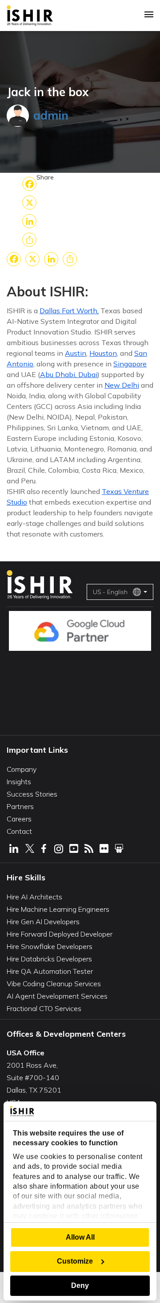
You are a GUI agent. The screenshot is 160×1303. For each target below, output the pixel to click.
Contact (19, 831)
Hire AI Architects (34, 896)
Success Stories (32, 794)
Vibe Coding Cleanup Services (54, 983)
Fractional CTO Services (44, 1008)
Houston (103, 353)
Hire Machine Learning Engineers (58, 909)
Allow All (80, 1237)
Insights (19, 781)
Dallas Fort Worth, (69, 310)
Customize (75, 1261)
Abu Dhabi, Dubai (68, 374)
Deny (80, 1285)
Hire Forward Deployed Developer (59, 934)
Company (21, 769)
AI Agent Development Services (57, 996)
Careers (19, 818)
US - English (110, 592)
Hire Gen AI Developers (43, 921)
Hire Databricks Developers (49, 958)
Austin (75, 353)
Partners (20, 806)
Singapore (130, 363)
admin (50, 115)
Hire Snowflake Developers (49, 946)
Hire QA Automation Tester (50, 971)
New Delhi (121, 385)
